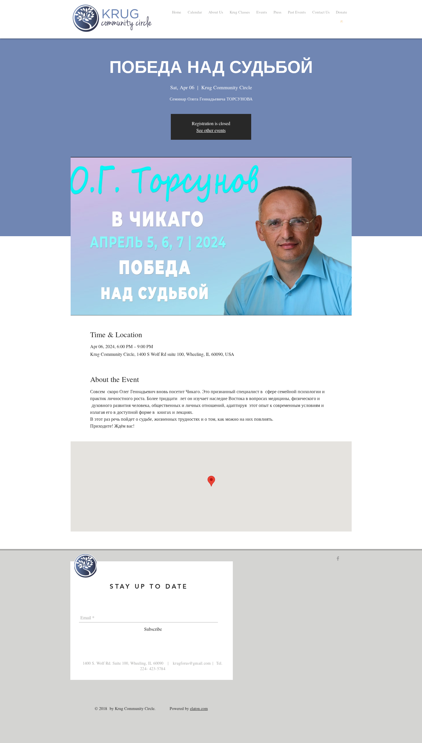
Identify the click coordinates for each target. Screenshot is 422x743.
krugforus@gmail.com (192, 663)
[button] (296, 12)
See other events (211, 130)
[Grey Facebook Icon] (338, 558)
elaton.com (199, 708)
